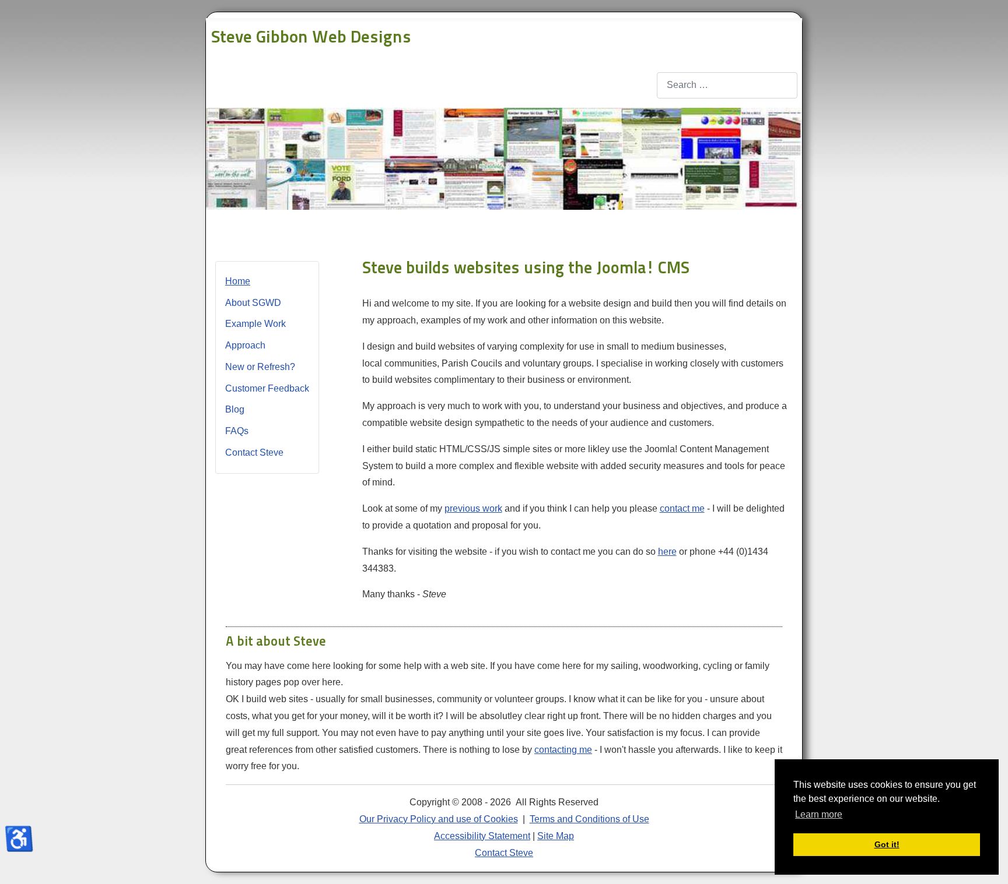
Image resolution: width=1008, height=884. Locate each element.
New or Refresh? (260, 367)
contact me (682, 508)
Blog (234, 409)
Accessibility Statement (482, 836)
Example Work (255, 324)
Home (237, 281)
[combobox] (727, 85)
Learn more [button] (818, 814)
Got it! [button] (887, 844)
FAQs (237, 431)
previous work (473, 508)
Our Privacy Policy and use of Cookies (438, 819)
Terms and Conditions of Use (589, 819)
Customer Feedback (267, 388)
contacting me (563, 750)
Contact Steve (254, 452)
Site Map (555, 836)
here (667, 552)
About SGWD (253, 303)
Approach (245, 345)
